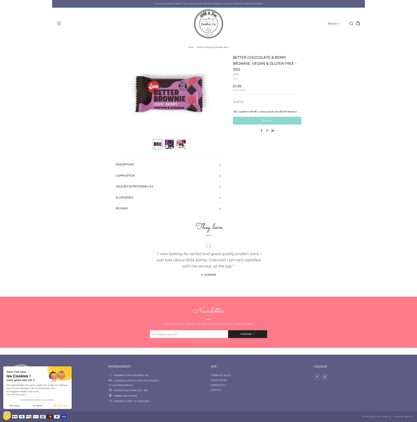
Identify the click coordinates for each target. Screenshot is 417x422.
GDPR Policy (218, 385)
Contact (216, 390)
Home (191, 47)
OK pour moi (60, 405)
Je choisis (37, 405)
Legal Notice (219, 380)
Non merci (14, 405)
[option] (169, 95)
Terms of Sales (221, 375)
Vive (235, 78)
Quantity (238, 101)
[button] (158, 144)
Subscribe (246, 334)
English (332, 23)
